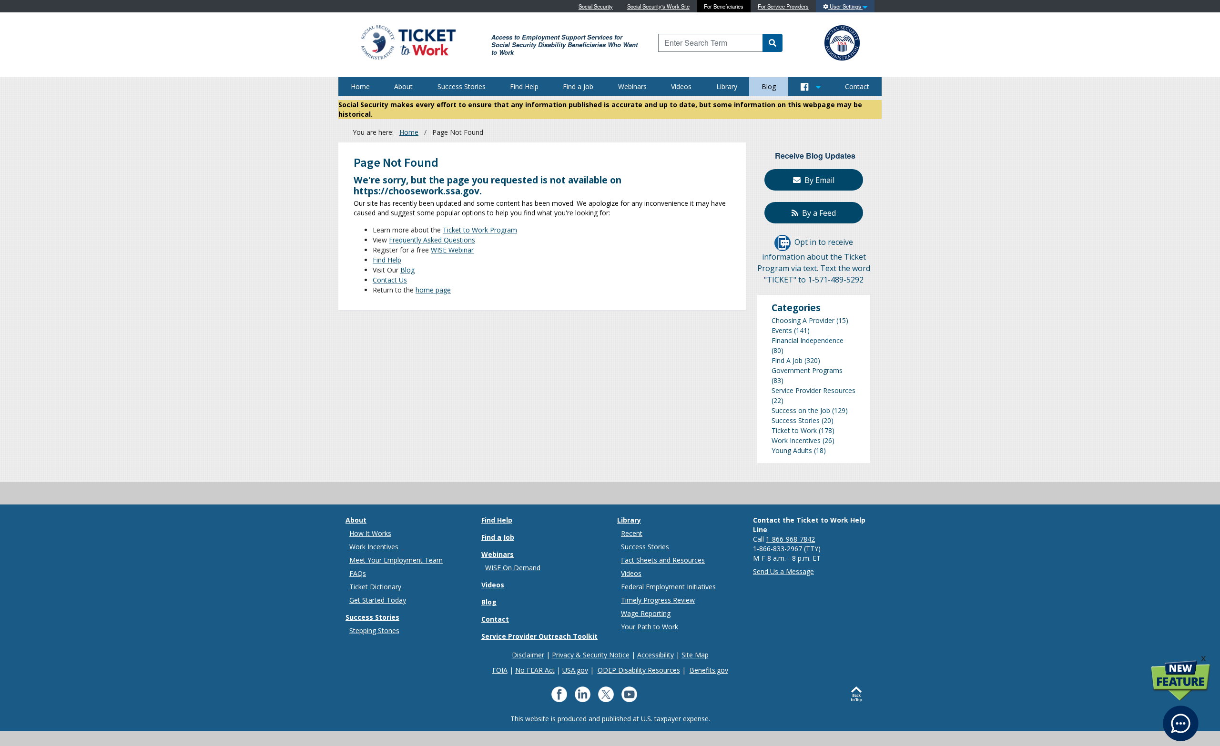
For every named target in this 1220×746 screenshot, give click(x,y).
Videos (681, 86)
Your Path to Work (649, 626)
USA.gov (575, 670)
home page (433, 289)
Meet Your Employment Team (396, 560)
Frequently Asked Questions (432, 239)
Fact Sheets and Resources (663, 560)
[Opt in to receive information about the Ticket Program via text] (782, 242)
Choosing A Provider (803, 320)
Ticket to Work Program (480, 229)
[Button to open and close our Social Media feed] (810, 86)
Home (360, 86)
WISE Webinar (452, 249)
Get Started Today (377, 600)
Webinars (632, 86)
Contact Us (390, 279)
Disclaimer (528, 654)
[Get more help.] (1181, 718)
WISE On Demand (512, 567)
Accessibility (655, 654)
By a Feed (817, 213)
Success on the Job (801, 410)
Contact (857, 86)
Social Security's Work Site (658, 6)
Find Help (524, 86)
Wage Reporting (646, 613)
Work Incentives (796, 440)
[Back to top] (858, 694)
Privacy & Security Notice (591, 654)
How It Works (370, 533)
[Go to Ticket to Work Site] (407, 41)
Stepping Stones (374, 630)
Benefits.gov (709, 670)
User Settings (845, 6)
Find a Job (578, 86)
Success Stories (461, 86)
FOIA (500, 670)
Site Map (695, 654)
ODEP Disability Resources (639, 670)
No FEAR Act (535, 670)
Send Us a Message (783, 571)
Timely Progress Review (658, 600)
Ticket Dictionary (375, 586)
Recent (631, 533)
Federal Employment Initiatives (668, 586)
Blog (769, 86)
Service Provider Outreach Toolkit (539, 636)
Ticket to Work (794, 430)
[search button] (772, 43)
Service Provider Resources (813, 390)
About (403, 86)
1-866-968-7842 (790, 539)
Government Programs (807, 370)
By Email (817, 180)
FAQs (357, 573)
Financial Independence (808, 340)
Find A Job (787, 360)
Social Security (596, 6)
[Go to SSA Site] (842, 41)
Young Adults (792, 450)
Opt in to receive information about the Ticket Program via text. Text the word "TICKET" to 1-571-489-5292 (813, 261)
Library (726, 86)
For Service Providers (783, 6)
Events (782, 330)
